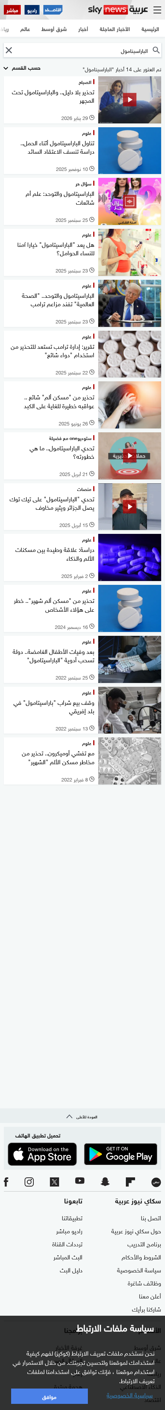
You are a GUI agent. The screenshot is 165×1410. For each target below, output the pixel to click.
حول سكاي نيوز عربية (136, 1230)
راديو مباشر (69, 1230)
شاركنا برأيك (146, 1308)
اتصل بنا (151, 1217)
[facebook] (6, 1182)
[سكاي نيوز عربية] (118, 10)
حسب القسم (25, 67)
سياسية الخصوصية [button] (130, 1394)
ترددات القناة (67, 1243)
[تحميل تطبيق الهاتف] (82, 1153)
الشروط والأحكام (141, 1256)
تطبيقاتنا (72, 1217)
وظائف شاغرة (144, 1282)
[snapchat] (105, 1182)
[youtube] (79, 1182)
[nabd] (156, 1182)
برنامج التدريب (144, 1243)
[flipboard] (130, 1182)
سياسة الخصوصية (139, 1269)
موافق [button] (49, 1396)
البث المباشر (67, 1256)
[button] (8, 50)
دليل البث (71, 1269)
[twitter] (54, 1182)
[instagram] (29, 1182)
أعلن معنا (150, 1295)
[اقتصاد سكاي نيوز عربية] (53, 10)
